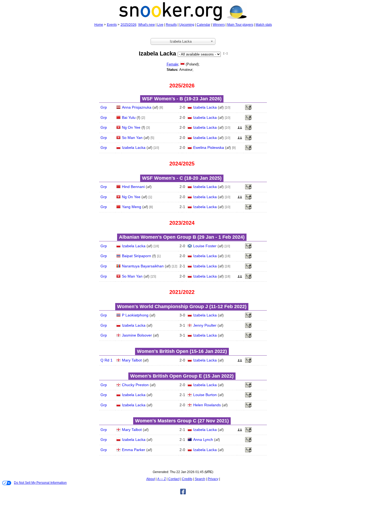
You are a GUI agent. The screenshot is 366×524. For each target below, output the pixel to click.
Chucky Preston (135, 385)
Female (172, 64)
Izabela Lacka (205, 107)
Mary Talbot (132, 360)
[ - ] (225, 53)
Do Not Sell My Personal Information (40, 483)
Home (98, 25)
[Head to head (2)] (239, 129)
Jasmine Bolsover (137, 335)
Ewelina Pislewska (208, 147)
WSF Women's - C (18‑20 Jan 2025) (182, 178)
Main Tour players (240, 25)
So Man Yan (132, 137)
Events (112, 25)
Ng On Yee (131, 127)
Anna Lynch (203, 439)
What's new (146, 25)
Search (200, 479)
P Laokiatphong (135, 315)
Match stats (264, 25)
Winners (219, 25)
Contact (174, 479)
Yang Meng (131, 207)
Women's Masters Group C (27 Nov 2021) (182, 420)
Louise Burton (205, 395)
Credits (187, 479)
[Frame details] (248, 109)
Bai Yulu (129, 117)
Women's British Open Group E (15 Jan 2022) (182, 376)
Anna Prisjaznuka (136, 107)
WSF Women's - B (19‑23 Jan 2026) (182, 98)
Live (160, 25)
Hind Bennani (133, 186)
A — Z (161, 479)
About (150, 479)
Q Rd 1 (106, 360)
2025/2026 (128, 25)
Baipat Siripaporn (136, 256)
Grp (103, 107)
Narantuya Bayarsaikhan (143, 266)
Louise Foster (204, 246)
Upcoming (186, 25)
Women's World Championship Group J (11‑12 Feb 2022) (182, 306)
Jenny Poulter (204, 325)
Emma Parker (133, 450)
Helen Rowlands (207, 405)
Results (171, 25)
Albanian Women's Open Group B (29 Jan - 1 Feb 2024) (182, 237)
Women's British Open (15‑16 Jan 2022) (182, 351)
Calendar (203, 25)
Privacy (213, 479)
